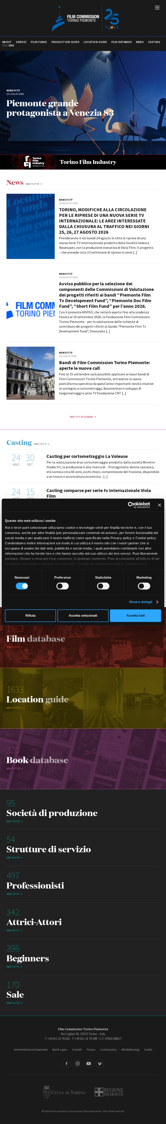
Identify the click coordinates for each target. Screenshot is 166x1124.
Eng (11, 45)
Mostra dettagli (140, 602)
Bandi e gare (60, 1049)
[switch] (62, 586)
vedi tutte (32, 184)
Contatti (77, 1049)
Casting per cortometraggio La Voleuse (87, 456)
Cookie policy (108, 1049)
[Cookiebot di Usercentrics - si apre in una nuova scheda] (131, 505)
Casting (154, 42)
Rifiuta (30, 616)
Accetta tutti (135, 616)
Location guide (95, 42)
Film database (121, 42)
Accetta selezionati (83, 616)
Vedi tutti (40, 444)
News (140, 42)
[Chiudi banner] (159, 504)
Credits (148, 1049)
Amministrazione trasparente (31, 1049)
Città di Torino (64, 1092)
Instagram (77, 1063)
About (7, 42)
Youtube (89, 1063)
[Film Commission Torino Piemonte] (83, 18)
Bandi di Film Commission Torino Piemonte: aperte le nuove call (104, 365)
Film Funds (39, 42)
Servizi (21, 42)
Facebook (66, 1063)
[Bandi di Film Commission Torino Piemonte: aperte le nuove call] (30, 373)
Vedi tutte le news (81, 416)
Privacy (91, 1049)
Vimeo (100, 1063)
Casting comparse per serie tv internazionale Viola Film (98, 493)
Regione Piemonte (109, 1092)
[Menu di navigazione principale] (157, 8)
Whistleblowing (130, 1049)
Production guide (65, 42)
